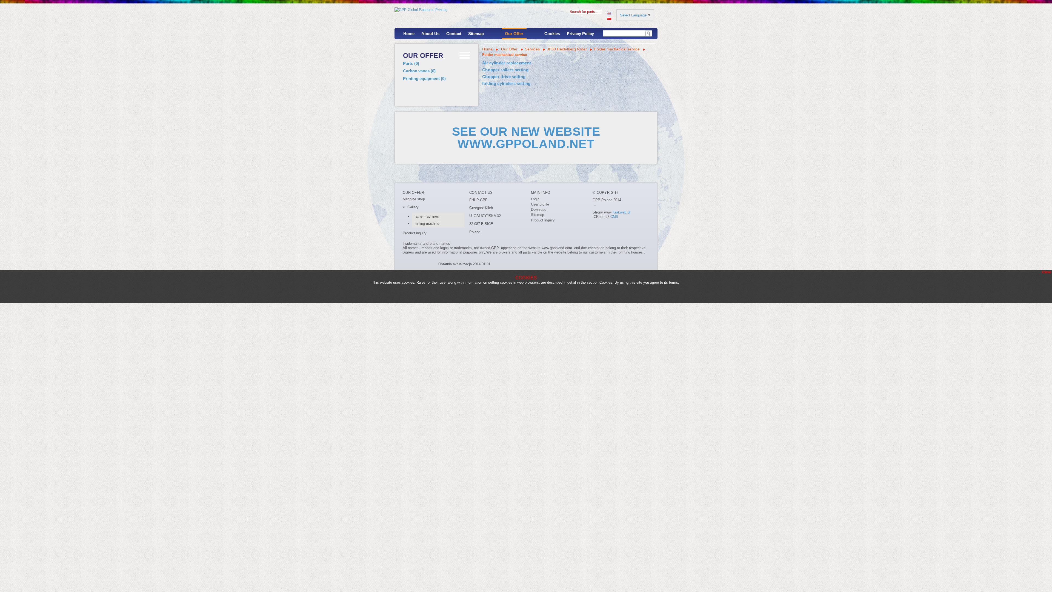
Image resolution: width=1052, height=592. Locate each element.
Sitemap (476, 33)
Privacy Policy (580, 33)
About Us (430, 33)
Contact (453, 33)
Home (408, 33)
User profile (540, 204)
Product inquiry (415, 233)
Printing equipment (424, 78)
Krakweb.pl (621, 212)
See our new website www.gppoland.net (526, 137)
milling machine (427, 223)
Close (1046, 272)
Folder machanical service (617, 49)
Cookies (552, 33)
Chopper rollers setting (505, 69)
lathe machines (427, 216)
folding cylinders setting (506, 83)
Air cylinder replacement (506, 63)
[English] (609, 13)
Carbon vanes (419, 71)
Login (535, 199)
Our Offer (514, 33)
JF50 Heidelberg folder (567, 49)
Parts (411, 63)
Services (532, 49)
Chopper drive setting (503, 76)
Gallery (413, 207)
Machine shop (414, 199)
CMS (614, 217)
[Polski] (609, 18)
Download (538, 209)
